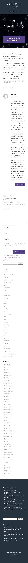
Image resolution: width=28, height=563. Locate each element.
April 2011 (7, 423)
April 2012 (7, 402)
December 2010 (8, 431)
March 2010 (7, 447)
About (6, 277)
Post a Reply (20, 184)
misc (5, 335)
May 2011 (7, 420)
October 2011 (8, 412)
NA (5, 338)
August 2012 (7, 396)
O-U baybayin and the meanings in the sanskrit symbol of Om (13, 528)
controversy (7, 296)
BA (5, 285)
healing (6, 309)
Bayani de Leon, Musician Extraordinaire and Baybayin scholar (12, 492)
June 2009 (7, 468)
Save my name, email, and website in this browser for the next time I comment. (14, 246)
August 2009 (7, 463)
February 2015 (8, 372)
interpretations (8, 314)
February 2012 (8, 407)
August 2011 (7, 417)
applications (7, 282)
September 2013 (8, 383)
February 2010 (8, 449)
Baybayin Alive (14, 5)
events (6, 301)
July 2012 (6, 399)
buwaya (6, 293)
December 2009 (8, 452)
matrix (6, 333)
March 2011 (7, 425)
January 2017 (8, 364)
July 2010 (6, 439)
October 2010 (8, 436)
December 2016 (8, 367)
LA (5, 319)
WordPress (17, 555)
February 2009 (8, 470)
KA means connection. (10, 532)
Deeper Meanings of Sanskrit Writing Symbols (13, 504)
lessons (6, 327)
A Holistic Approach (9, 274)
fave (5, 303)
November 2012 (8, 391)
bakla (5, 290)
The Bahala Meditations (11, 354)
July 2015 (6, 370)
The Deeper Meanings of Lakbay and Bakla (13, 496)
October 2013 (8, 380)
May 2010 (7, 441)
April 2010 (7, 444)
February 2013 (8, 386)
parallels (6, 341)
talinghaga (7, 351)
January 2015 (8, 375)
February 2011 (8, 428)
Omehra (6, 491)
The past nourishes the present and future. (14, 535)
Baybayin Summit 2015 (10, 541)
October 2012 (8, 394)
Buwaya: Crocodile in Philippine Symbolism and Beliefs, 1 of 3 (14, 509)
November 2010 (8, 433)
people (6, 343)
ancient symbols (8, 280)
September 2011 (8, 415)
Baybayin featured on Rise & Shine (13, 538)
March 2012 (7, 404)
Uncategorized (8, 356)
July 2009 (6, 465)
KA (5, 317)
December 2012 (8, 388)
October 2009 (8, 457)
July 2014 (6, 378)
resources (7, 349)
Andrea (13, 94)
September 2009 (8, 460)
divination (6, 298)
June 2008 (7, 473)
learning (6, 325)
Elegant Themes (17, 553)
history (6, 311)
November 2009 (8, 455)
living (5, 330)
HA (5, 306)
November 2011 (8, 409)
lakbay (6, 322)
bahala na (7, 288)
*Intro (6, 272)
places (6, 346)
